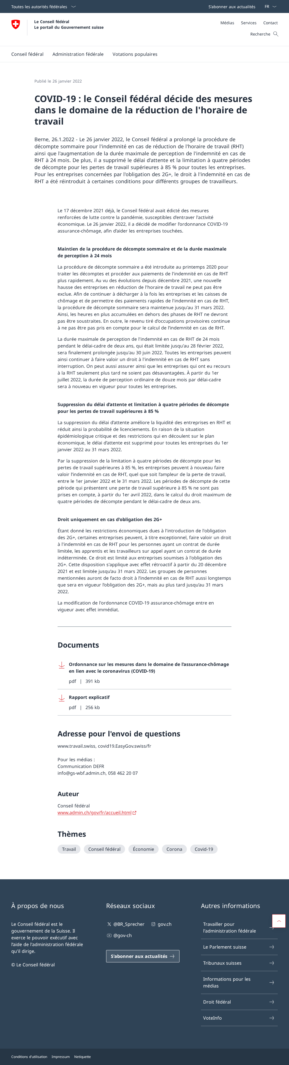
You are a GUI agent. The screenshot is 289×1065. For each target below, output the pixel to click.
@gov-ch (122, 935)
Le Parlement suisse (224, 947)
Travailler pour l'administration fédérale (229, 927)
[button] (27, 54)
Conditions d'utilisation (29, 1056)
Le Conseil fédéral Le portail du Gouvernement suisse (69, 24)
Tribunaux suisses (222, 963)
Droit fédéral (217, 1002)
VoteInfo (212, 1018)
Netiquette (82, 1056)
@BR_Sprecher (128, 924)
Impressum (61, 1056)
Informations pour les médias (227, 982)
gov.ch (164, 924)
